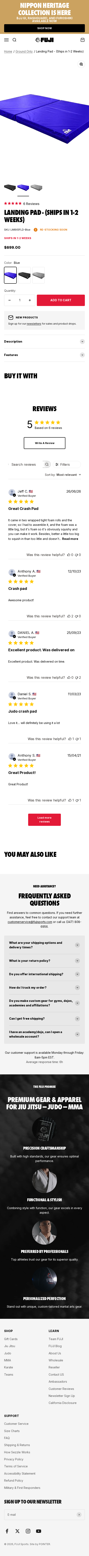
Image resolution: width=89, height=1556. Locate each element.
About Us (55, 1353)
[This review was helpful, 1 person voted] (70, 739)
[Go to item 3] (36, 188)
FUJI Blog (55, 1346)
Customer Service (16, 1423)
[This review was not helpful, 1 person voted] (77, 739)
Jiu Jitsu (9, 1346)
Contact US (56, 1374)
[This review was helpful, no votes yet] (68, 555)
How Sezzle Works (17, 1452)
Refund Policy (13, 1480)
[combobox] (63, 474)
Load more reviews (44, 819)
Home (8, 51)
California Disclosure (63, 1403)
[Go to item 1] (10, 188)
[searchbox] (25, 464)
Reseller (54, 1367)
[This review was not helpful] (76, 677)
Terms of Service (16, 1466)
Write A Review (44, 443)
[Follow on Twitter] (17, 1531)
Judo (7, 1353)
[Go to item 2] (23, 188)
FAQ (7, 1438)
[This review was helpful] (68, 616)
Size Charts (12, 1431)
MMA (7, 1360)
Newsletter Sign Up (62, 1396)
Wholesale (56, 1360)
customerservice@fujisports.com (30, 922)
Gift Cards (11, 1339)
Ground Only (24, 51)
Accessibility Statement (19, 1473)
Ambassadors (58, 1381)
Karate (8, 1367)
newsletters (34, 323)
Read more (70, 538)
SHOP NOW (44, 28)
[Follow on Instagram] (28, 1531)
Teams (8, 1374)
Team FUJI (56, 1339)
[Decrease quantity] (9, 300)
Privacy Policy (13, 1459)
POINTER (44, 1544)
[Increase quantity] (30, 300)
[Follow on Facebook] (7, 1531)
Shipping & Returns (17, 1445)
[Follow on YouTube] (38, 1531)
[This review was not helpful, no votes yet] (76, 555)
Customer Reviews (61, 1389)
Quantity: (10, 290)
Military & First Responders (22, 1487)
